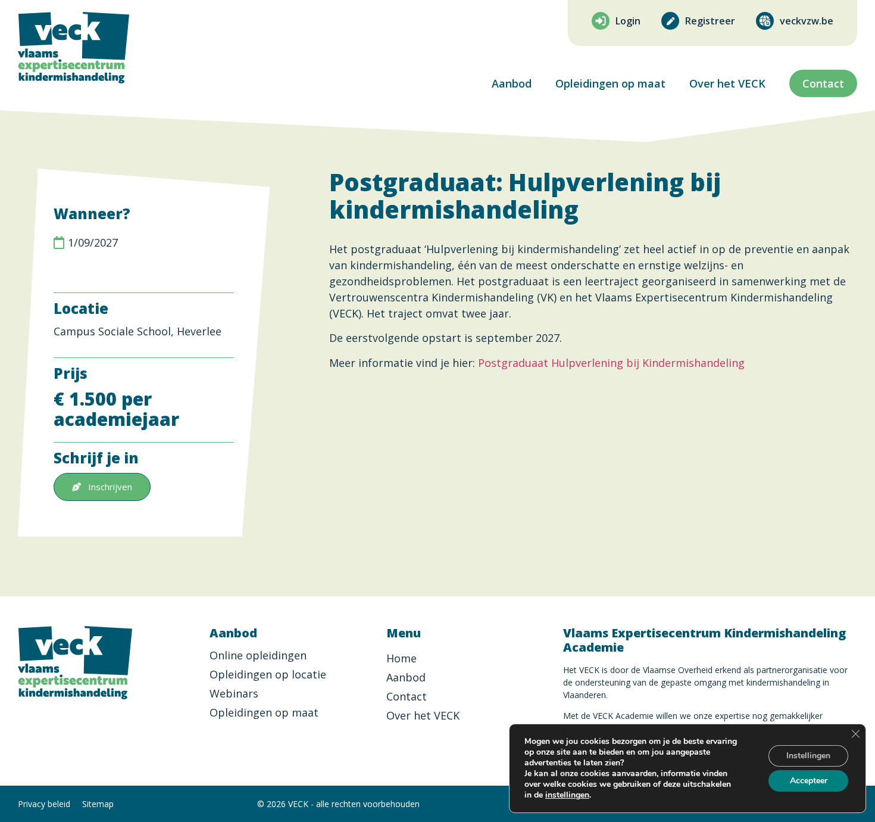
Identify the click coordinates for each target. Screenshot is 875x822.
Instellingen (808, 755)
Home (401, 658)
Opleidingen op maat (610, 83)
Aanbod (512, 83)
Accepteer (808, 780)
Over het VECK (727, 83)
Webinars (234, 693)
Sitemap (98, 803)
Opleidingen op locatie (268, 674)
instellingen (567, 795)
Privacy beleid (44, 803)
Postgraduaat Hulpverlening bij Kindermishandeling (611, 363)
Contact (406, 696)
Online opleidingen (258, 655)
